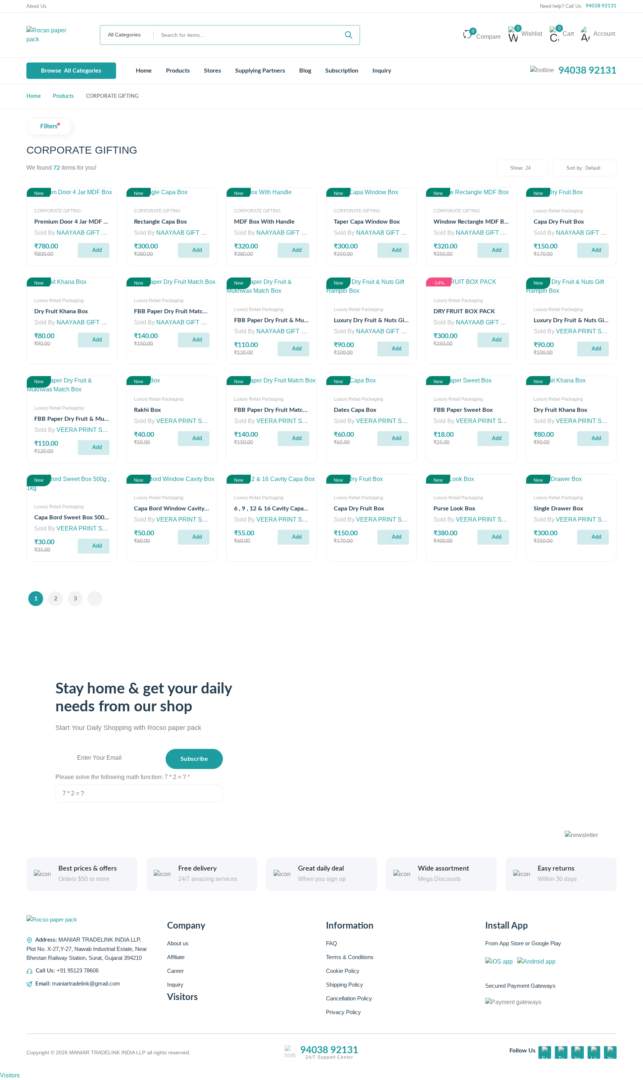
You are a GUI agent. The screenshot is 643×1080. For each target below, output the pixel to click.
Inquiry (381, 71)
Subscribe (194, 759)
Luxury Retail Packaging (558, 211)
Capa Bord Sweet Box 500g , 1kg (77, 517)
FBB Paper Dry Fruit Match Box (176, 311)
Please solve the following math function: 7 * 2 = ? (121, 777)
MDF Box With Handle (264, 222)
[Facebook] (544, 1052)
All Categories (71, 71)
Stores (212, 71)
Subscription (341, 71)
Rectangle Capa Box (160, 222)
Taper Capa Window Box (367, 222)
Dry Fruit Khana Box (61, 311)
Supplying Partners (260, 71)
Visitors (10, 1075)
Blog (305, 71)
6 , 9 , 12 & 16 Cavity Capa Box (275, 509)
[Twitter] (561, 1052)
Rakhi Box (147, 410)
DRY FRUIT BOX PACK (464, 311)
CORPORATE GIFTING (57, 211)
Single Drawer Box (558, 509)
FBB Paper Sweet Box (463, 410)
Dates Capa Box (355, 410)
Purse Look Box (454, 509)
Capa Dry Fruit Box (559, 222)
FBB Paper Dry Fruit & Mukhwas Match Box (293, 320)
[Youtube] (610, 1052)
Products (178, 71)
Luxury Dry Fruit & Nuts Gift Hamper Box (388, 320)
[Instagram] (577, 1052)
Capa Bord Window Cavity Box (175, 509)
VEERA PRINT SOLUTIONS (594, 331)
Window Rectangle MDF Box (472, 222)
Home (143, 71)
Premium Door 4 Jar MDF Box (74, 222)
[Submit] (348, 35)
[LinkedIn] (594, 1052)
